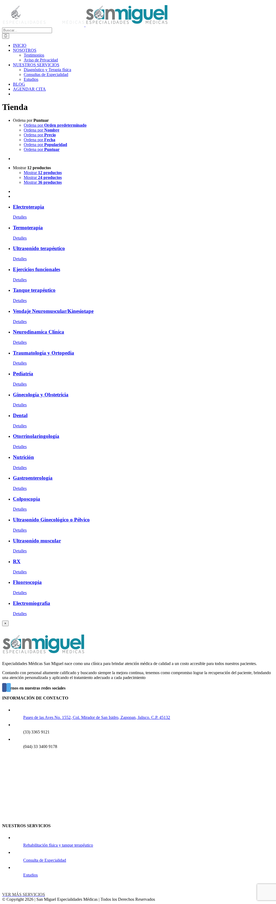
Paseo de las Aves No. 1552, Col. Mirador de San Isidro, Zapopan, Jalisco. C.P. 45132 (96, 717)
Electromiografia (31, 603)
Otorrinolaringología (36, 436)
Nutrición (23, 457)
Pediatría (23, 373)
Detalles (20, 217)
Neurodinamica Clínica (38, 332)
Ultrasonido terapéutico (39, 248)
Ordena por (55, 125)
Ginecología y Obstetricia (40, 394)
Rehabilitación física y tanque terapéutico (58, 845)
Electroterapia (28, 207)
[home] (43, 654)
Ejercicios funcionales (36, 269)
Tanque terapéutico (34, 290)
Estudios (30, 875)
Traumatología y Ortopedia (43, 353)
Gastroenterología (33, 478)
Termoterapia (28, 227)
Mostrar (43, 172)
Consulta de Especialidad (44, 860)
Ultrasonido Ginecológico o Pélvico (51, 519)
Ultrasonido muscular (37, 540)
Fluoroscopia (27, 582)
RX (16, 561)
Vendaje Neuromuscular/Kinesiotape (53, 311)
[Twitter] (8, 687)
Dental (20, 415)
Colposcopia (26, 499)
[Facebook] (4, 687)
